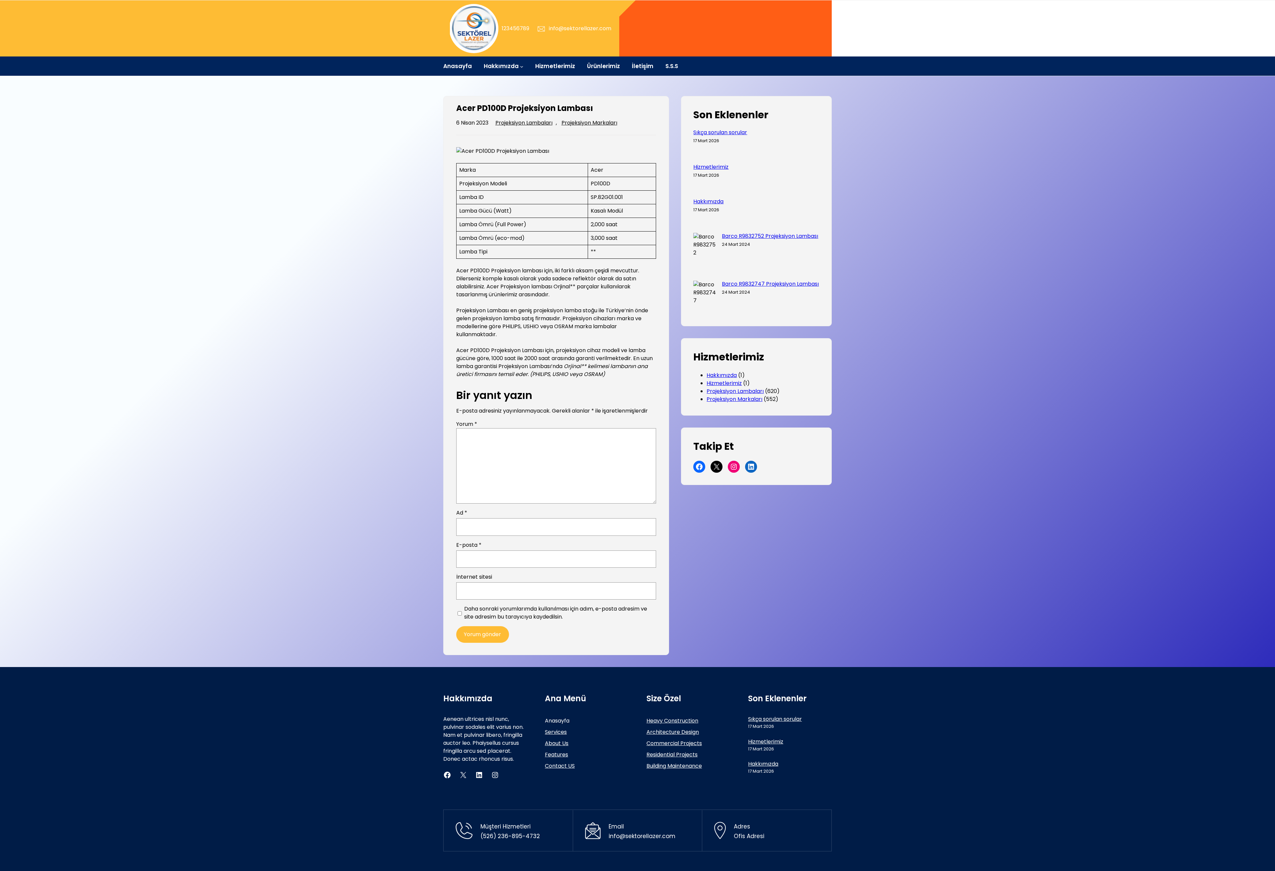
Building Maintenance (674, 766)
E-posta (468, 545)
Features (556, 754)
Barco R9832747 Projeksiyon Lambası (770, 284)
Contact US (560, 766)
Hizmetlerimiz (710, 167)
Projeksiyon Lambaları (523, 123)
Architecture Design (672, 732)
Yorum (466, 424)
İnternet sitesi (474, 577)
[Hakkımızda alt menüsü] (521, 66)
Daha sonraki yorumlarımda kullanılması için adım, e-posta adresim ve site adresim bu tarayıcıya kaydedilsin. (555, 613)
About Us (556, 743)
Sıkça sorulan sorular (720, 132)
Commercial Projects (674, 743)
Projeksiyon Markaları (589, 123)
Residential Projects (672, 754)
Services (556, 732)
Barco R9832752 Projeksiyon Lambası (770, 236)
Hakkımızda (708, 201)
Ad (461, 513)
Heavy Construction (672, 721)
